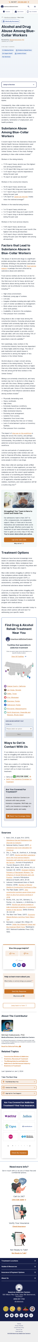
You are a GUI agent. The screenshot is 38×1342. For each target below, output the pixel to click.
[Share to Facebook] (19, 965)
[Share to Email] (24, 965)
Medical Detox (8, 50)
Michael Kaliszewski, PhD (17, 39)
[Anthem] (27, 1116)
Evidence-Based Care (25, 50)
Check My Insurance (19, 1153)
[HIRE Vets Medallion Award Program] (19, 1308)
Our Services (6, 56)
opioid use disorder (21, 197)
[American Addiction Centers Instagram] (21, 1315)
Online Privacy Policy (19, 1327)
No (27, 953)
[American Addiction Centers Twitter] (7, 1315)
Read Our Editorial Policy (10, 1046)
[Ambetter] (10, 1136)
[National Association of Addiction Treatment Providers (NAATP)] (32, 1309)
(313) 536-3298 (22, 2)
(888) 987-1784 (19, 1299)
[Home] (9, 6)
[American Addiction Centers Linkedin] (16, 1315)
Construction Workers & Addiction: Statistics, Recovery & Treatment (16, 1058)
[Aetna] (10, 1116)
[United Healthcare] (27, 1126)
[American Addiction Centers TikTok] (31, 1315)
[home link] (2, 17)
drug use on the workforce (21, 433)
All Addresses (19, 1301)
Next (19, 734)
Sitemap (19, 1323)
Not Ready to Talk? (19, 1253)
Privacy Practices (19, 1325)
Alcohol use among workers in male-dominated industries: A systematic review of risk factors (21, 907)
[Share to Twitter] (14, 965)
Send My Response (19, 991)
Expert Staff (8, 53)
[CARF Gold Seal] (5, 1309)
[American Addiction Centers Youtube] (26, 1315)
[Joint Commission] (12, 1309)
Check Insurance (19, 1226)
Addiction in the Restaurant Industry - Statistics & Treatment (17, 1065)
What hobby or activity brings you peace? (18, 981)
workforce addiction (10, 17)
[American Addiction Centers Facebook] (11, 1315)
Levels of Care (21, 53)
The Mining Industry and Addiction (16, 1061)
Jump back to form (18, 1005)
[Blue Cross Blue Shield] (27, 1136)
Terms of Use (19, 1329)
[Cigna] (10, 1126)
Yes (13, 953)
